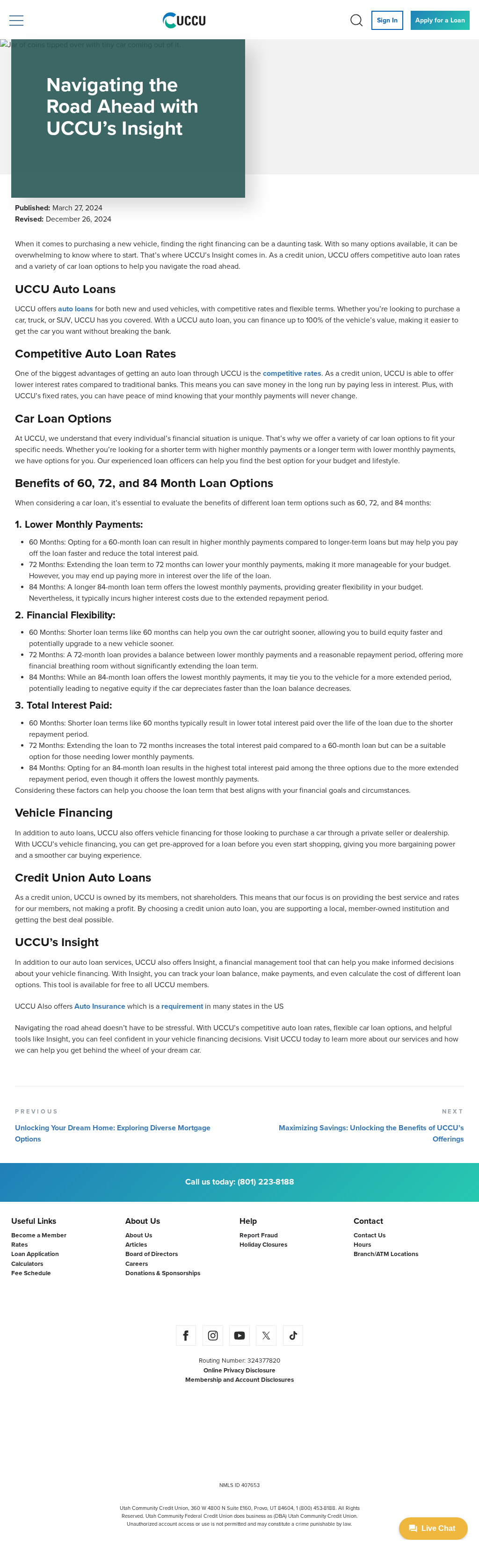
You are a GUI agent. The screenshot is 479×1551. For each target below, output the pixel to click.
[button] (16, 20)
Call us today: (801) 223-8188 (239, 1182)
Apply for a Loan (440, 20)
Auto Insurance (99, 1006)
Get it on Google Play (277, 1301)
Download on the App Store (201, 1301)
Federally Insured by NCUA (209, 1447)
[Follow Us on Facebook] (185, 1335)
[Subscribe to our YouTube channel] (239, 1335)
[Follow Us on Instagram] (212, 1335)
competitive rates (292, 373)
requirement (182, 1006)
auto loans (75, 309)
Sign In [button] (387, 20)
